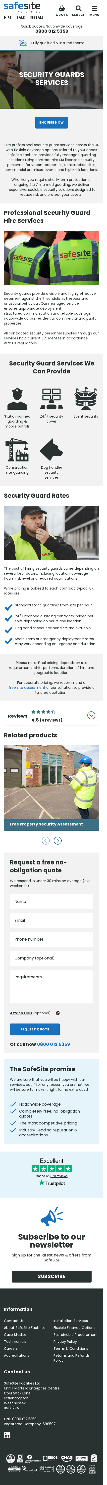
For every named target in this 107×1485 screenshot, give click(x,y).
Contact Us (14, 1320)
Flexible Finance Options (74, 1327)
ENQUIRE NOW (51, 122)
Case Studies (15, 1334)
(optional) (30, 1013)
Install (37, 17)
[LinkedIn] (7, 1436)
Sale (20, 17)
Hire (7, 17)
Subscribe (51, 1276)
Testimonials (15, 1341)
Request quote (34, 1029)
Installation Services (71, 1320)
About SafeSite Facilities (25, 1327)
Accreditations (16, 1355)
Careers (11, 1348)
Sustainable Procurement (76, 1334)
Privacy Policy (65, 1341)
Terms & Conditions (71, 1348)
